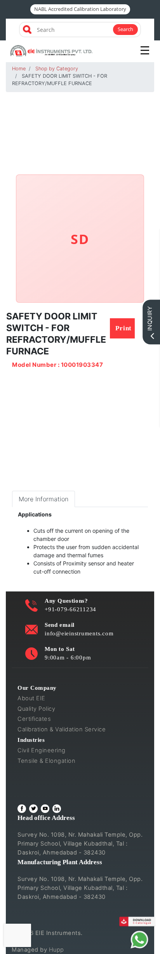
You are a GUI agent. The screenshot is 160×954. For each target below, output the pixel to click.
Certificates (34, 718)
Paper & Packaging (44, 791)
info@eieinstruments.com (79, 633)
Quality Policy (36, 708)
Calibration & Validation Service (61, 729)
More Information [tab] (43, 499)
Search (125, 29)
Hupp (56, 949)
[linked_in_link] (56, 808)
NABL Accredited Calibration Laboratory (80, 8)
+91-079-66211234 (70, 609)
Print (123, 328)
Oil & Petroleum (39, 771)
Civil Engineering (41, 750)
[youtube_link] (45, 808)
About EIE (31, 698)
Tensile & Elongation (46, 760)
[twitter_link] (33, 808)
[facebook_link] (21, 808)
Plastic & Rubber (40, 781)
